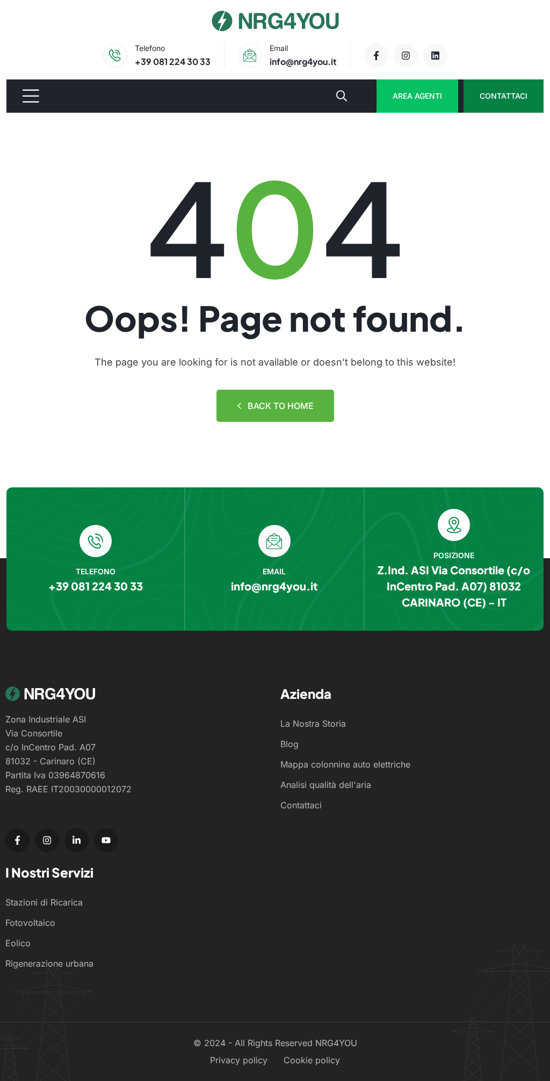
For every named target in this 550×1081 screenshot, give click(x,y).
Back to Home (281, 405)
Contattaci (503, 95)
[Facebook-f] (376, 55)
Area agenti (417, 95)
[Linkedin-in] (76, 840)
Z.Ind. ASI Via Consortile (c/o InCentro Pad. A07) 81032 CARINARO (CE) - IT (454, 586)
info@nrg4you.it (303, 61)
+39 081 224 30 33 (173, 61)
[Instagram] (406, 55)
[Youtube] (106, 840)
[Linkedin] (435, 55)
